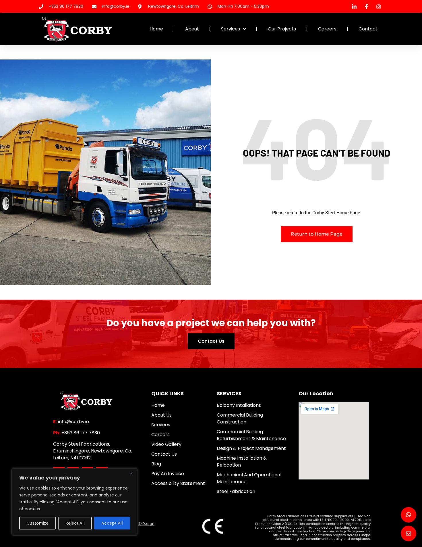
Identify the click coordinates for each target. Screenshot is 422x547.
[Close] (131, 473)
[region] (74, 502)
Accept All (112, 523)
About (192, 29)
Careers (327, 29)
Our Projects (282, 29)
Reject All (75, 523)
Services (230, 29)
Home (156, 29)
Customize (37, 523)
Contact (368, 29)
